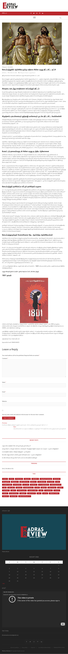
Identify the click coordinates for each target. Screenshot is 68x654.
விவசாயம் (5, 496)
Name (4, 382)
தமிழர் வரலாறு (52, 487)
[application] (34, 609)
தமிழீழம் (60, 487)
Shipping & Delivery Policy (59, 647)
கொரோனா (33, 484)
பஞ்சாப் (13, 490)
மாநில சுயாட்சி (31, 493)
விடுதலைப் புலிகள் (54, 493)
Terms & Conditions (14, 647)
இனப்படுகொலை (24, 481)
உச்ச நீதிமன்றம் (42, 481)
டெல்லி (37, 487)
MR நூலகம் (4, 66)
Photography (19, 479)
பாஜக (41, 490)
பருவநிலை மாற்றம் (32, 490)
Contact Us (33, 647)
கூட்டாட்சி (26, 484)
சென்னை (19, 487)
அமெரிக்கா (35, 479)
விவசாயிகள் (13, 496)
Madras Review (6, 651)
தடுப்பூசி (44, 487)
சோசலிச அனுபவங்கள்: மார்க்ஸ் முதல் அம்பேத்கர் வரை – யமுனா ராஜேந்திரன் (21, 454)
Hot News (10, 66)
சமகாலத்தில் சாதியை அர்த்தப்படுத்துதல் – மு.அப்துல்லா (16, 451)
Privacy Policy (25, 647)
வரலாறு (45, 493)
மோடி (39, 493)
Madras (5, 72)
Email (4, 392)
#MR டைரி (4, 13)
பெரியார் (5, 493)
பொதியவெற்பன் (13, 493)
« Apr (3, 583)
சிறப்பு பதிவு (11, 487)
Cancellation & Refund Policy (44, 647)
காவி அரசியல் (17, 484)
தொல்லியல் (5, 490)
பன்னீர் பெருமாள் (21, 490)
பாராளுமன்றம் (48, 490)
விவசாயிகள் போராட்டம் (24, 496)
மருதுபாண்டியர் (32, 72)
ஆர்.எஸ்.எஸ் (56, 479)
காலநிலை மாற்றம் (7, 484)
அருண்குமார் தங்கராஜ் (46, 479)
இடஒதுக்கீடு (6, 481)
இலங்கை (33, 481)
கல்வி (57, 481)
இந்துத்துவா (14, 481)
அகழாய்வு (27, 479)
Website (4, 401)
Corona (5, 479)
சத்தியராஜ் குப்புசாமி (55, 484)
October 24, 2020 (13, 72)
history (11, 479)
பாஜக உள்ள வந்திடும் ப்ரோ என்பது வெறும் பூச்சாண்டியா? (16, 445)
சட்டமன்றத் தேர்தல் (43, 484)
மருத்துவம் (23, 493)
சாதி (4, 487)
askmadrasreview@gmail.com (10, 635)
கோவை (27, 72)
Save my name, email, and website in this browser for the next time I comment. (23, 414)
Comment (5, 358)
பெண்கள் (57, 490)
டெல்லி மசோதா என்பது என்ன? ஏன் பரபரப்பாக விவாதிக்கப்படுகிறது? (19, 457)
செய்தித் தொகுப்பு (28, 487)
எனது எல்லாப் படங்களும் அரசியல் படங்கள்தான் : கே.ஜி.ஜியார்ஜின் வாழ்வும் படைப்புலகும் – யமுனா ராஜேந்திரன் (30, 448)
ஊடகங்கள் (50, 481)
